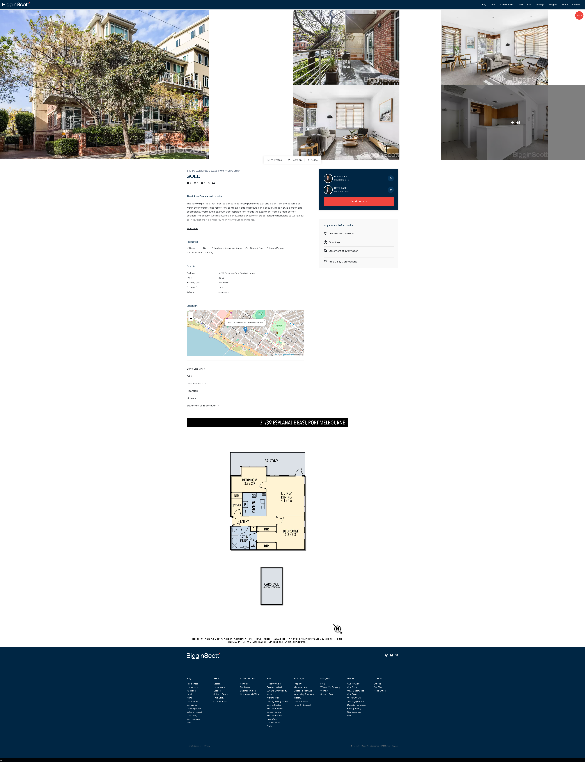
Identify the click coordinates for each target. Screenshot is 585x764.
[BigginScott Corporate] (16, 4)
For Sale (244, 683)
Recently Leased (302, 705)
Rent (493, 5)
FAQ (322, 683)
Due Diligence (194, 708)
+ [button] (191, 314)
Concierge (335, 242)
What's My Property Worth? (304, 696)
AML (189, 722)
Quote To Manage (303, 691)
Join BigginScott (355, 701)
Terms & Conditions (194, 746)
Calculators (192, 701)
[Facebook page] (387, 656)
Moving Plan (273, 698)
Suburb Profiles (275, 708)
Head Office (380, 691)
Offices (377, 683)
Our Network (353, 683)
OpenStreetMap (288, 354)
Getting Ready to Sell (277, 701)
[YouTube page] (396, 656)
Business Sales (248, 691)
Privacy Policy (354, 708)
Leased (217, 691)
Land (520, 5)
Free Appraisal (274, 687)
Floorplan (296, 160)
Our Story (352, 687)
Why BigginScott (355, 691)
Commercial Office (249, 694)
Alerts (189, 698)
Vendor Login (274, 712)
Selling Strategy (275, 705)
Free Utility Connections (343, 261)
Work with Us (354, 698)
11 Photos (276, 160)
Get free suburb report (342, 233)
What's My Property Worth (277, 693)
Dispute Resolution (357, 705)
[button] (191, 376)
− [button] (191, 319)
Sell (529, 5)
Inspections (193, 687)
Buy (484, 5)
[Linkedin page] (391, 656)
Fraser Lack (340, 176)
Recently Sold (274, 683)
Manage (540, 5)
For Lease (245, 687)
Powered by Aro (391, 746)
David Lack (340, 188)
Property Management (300, 685)
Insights (553, 5)
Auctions (191, 691)
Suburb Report (194, 712)
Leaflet (276, 354)
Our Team (352, 694)
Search (217, 683)
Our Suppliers (354, 712)
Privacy (207, 746)
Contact (576, 5)
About (565, 5)
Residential (192, 683)
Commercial (506, 5)
